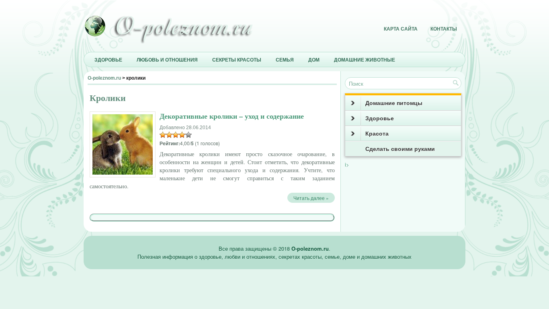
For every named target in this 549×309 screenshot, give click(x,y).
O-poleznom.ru (104, 78)
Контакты (443, 29)
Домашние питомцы (393, 103)
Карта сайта (401, 29)
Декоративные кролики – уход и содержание (232, 116)
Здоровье (108, 59)
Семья (285, 59)
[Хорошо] (182, 135)
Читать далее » (311, 197)
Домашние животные (364, 59)
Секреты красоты (236, 59)
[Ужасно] (163, 135)
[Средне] (175, 135)
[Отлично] (188, 135)
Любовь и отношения (167, 59)
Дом (314, 59)
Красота (377, 133)
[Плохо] (169, 135)
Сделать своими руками (400, 149)
